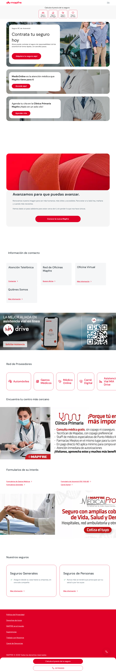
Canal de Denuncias (14, 643)
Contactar (12, 281)
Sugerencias (11, 632)
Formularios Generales (14, 485)
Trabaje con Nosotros (15, 637)
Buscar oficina (48, 281)
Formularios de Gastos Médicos (18, 481)
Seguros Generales (24, 573)
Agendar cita (21, 113)
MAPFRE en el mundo (15, 626)
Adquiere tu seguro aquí (26, 56)
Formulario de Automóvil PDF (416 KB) (75, 481)
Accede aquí (21, 86)
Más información (83, 281)
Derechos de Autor (14, 620)
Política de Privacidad (15, 614)
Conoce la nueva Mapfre (58, 219)
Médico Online (68, 381)
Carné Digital (66, 485)
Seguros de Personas (78, 573)
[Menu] (108, 3)
